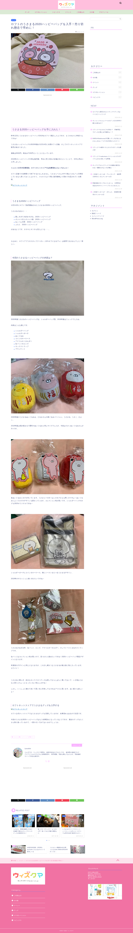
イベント (68, 12)
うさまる (15, 737)
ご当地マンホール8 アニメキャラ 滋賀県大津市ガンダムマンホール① (107, 175)
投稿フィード (96, 213)
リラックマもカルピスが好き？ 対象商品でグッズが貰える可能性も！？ (106, 131)
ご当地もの (80, 12)
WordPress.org (97, 218)
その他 (92, 12)
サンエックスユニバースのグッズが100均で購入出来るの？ (107, 122)
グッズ (27, 12)
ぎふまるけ (91, 878)
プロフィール (103, 12)
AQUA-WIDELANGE (95, 877)
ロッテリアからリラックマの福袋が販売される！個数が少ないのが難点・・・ (106, 167)
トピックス (56, 12)
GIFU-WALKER (93, 872)
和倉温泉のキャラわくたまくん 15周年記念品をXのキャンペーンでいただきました (107, 184)
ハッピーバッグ (23, 737)
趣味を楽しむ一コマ (94, 875)
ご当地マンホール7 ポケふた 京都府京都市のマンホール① (107, 193)
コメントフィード (98, 216)
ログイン (95, 211)
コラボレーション (41, 12)
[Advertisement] (47, 110)
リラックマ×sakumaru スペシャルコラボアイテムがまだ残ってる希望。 (107, 158)
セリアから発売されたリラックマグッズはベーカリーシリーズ (106, 113)
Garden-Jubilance (94, 874)
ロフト (32, 737)
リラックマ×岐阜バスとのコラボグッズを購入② (107, 149)
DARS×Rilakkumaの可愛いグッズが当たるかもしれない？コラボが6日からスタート (107, 140)
